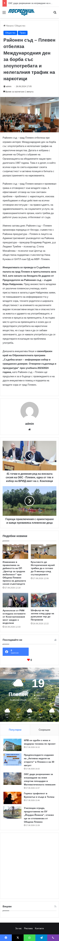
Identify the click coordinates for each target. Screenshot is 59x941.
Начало (9, 25)
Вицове (7, 906)
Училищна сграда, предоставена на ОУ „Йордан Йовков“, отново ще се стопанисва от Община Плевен (39, 815)
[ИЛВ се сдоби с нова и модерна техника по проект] (12, 745)
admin (8, 86)
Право (23, 33)
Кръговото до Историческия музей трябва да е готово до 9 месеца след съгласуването (43, 568)
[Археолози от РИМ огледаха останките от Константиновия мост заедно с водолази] (15, 600)
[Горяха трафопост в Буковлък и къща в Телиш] (12, 798)
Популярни (15, 729)
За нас (18, 928)
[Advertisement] (29, 865)
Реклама (28, 928)
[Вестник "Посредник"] (21, 12)
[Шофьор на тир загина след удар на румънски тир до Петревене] (43, 600)
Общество (20, 25)
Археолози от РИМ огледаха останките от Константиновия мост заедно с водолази (14, 616)
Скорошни (44, 729)
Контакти (39, 928)
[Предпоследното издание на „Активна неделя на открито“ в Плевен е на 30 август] (12, 759)
